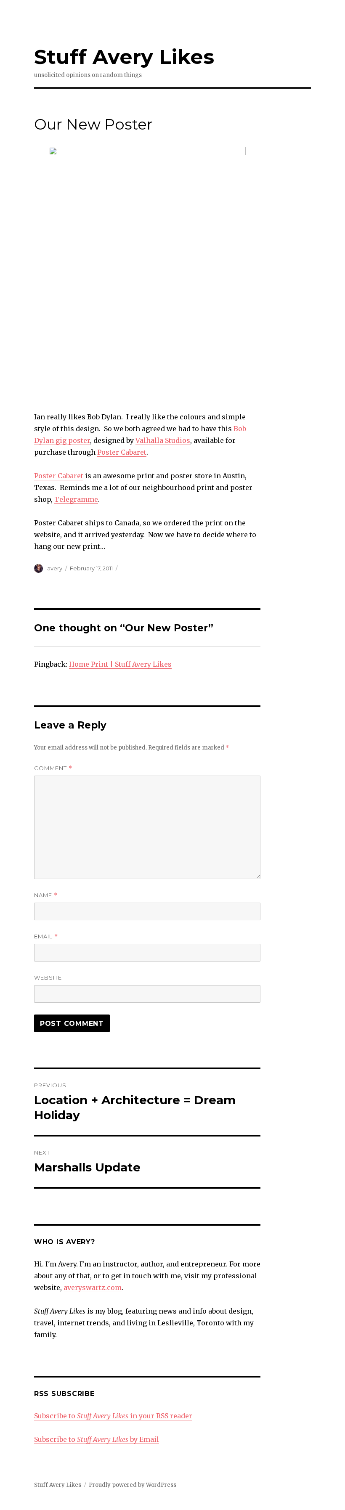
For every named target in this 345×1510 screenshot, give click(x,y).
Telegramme (76, 499)
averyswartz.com (93, 1287)
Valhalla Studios (162, 440)
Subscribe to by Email (96, 1439)
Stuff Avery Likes (124, 57)
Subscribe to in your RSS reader (113, 1416)
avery (54, 568)
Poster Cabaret (121, 452)
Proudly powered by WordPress (132, 1485)
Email (46, 936)
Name (46, 895)
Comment (53, 768)
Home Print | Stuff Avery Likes (120, 664)
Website (48, 977)
